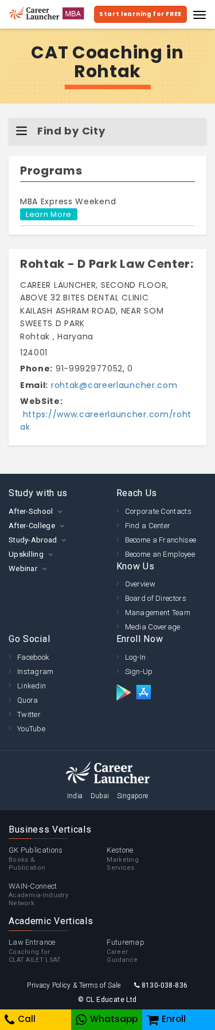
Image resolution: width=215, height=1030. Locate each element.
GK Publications (36, 858)
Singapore (132, 796)
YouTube (31, 728)
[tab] (54, 511)
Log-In (135, 657)
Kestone (123, 858)
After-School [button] (31, 511)
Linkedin (31, 686)
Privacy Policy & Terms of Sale (73, 985)
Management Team (158, 612)
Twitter (29, 714)
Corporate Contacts (158, 511)
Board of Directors (155, 598)
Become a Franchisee (161, 540)
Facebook (33, 657)
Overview (140, 584)
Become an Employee (160, 554)
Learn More (49, 214)
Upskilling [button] (26, 554)
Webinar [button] (23, 568)
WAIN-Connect (38, 895)
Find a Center (148, 525)
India (75, 796)
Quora (27, 700)
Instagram (35, 671)
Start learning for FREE (140, 14)
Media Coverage (153, 627)
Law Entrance (35, 951)
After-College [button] (32, 525)
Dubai (100, 796)
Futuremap (125, 951)
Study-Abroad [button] (33, 540)
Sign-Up (139, 671)
